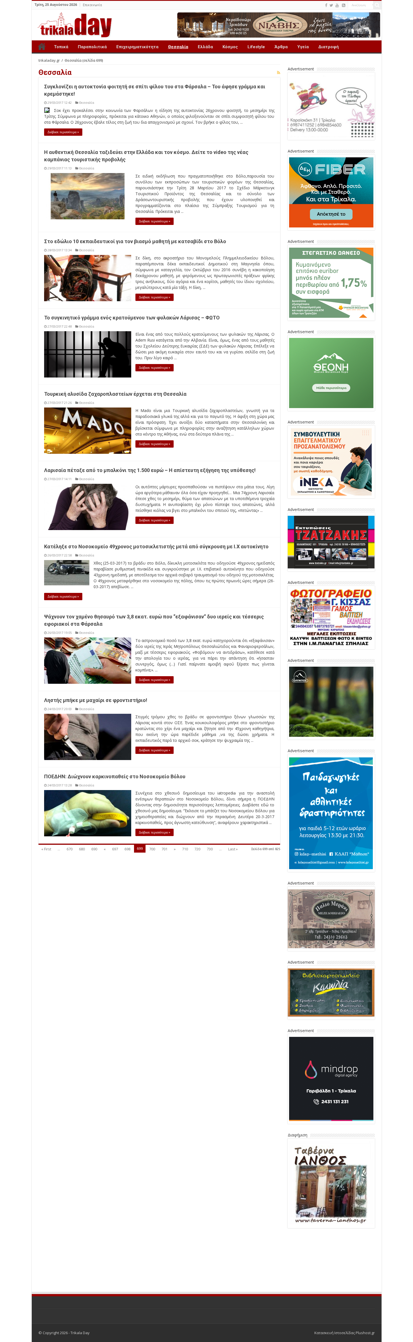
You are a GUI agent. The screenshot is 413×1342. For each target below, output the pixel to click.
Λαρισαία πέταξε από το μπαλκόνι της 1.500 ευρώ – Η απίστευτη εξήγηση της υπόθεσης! (150, 470)
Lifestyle (256, 46)
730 (210, 848)
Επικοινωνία (92, 5)
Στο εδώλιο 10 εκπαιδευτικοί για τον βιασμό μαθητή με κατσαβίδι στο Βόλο (135, 241)
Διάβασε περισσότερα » (63, 132)
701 (164, 848)
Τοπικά (61, 46)
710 (185, 848)
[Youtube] (337, 5)
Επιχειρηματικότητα (137, 46)
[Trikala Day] (72, 24)
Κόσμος (230, 46)
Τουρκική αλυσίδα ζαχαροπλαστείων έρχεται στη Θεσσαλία (115, 394)
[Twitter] (331, 5)
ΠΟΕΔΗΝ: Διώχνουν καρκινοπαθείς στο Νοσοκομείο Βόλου (114, 776)
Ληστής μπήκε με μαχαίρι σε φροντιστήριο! (95, 700)
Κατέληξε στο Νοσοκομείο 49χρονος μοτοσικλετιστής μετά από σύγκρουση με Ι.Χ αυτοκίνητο (156, 546)
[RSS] (343, 5)
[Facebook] (326, 5)
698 (127, 848)
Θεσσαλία (178, 46)
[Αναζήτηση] (377, 5)
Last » (233, 848)
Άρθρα (281, 46)
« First (46, 848)
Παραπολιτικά (92, 46)
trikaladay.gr (49, 60)
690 (94, 848)
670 (69, 848)
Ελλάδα (205, 46)
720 (197, 848)
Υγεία (303, 46)
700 (152, 848)
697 (115, 848)
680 (82, 848)
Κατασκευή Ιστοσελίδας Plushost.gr (344, 1332)
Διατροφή (328, 46)
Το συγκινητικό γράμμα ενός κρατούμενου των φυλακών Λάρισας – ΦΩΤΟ (132, 318)
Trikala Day (42, 46)
